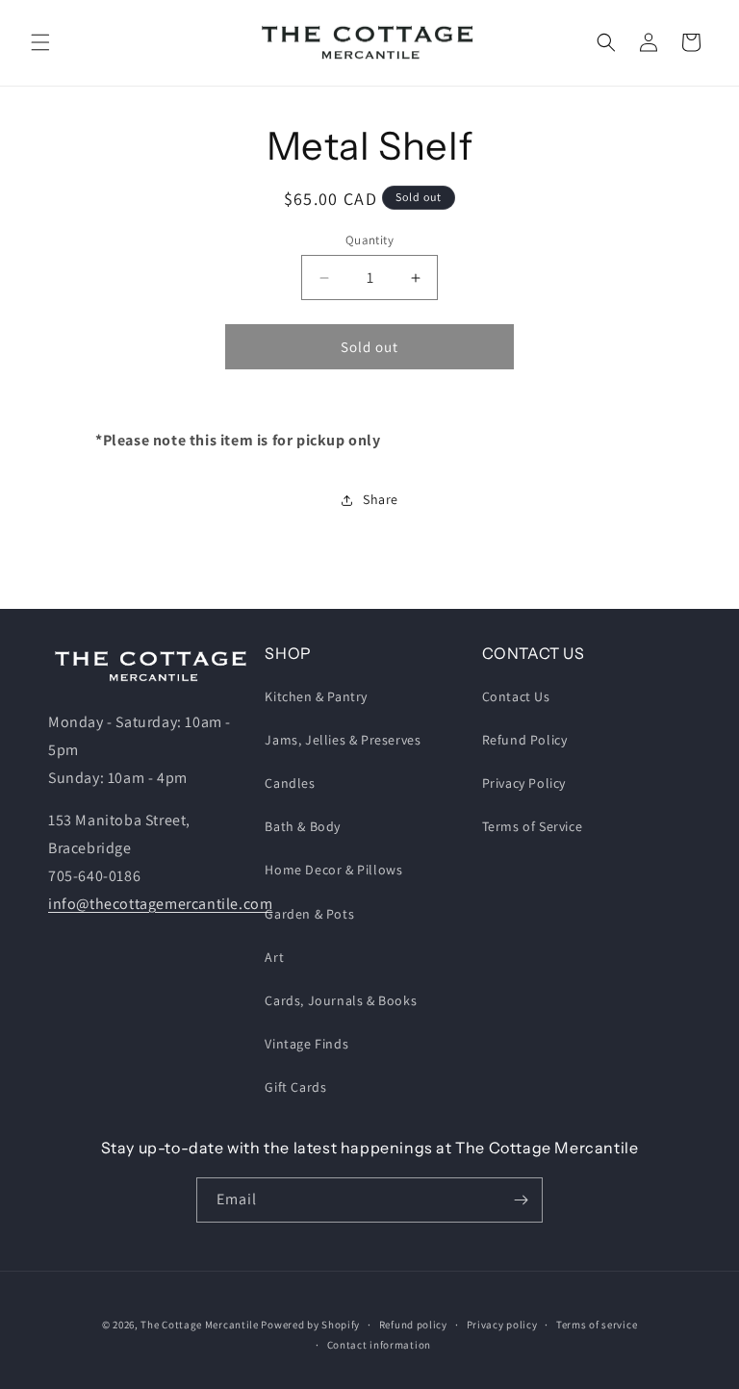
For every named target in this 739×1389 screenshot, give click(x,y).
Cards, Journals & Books (341, 1000)
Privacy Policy (524, 783)
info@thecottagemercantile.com (160, 904)
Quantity (369, 240)
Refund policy (413, 1324)
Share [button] (380, 499)
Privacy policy (502, 1324)
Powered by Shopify (310, 1324)
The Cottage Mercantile (199, 1324)
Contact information (379, 1344)
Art (274, 957)
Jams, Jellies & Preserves (342, 739)
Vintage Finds (306, 1043)
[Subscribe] (520, 1200)
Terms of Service (532, 826)
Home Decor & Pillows (333, 869)
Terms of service (596, 1324)
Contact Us (516, 696)
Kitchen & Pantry (316, 696)
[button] (40, 42)
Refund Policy (525, 739)
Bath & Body (303, 826)
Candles (290, 783)
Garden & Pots (309, 913)
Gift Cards (295, 1087)
